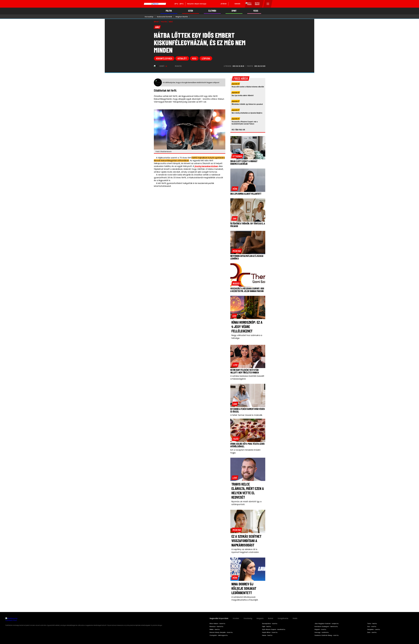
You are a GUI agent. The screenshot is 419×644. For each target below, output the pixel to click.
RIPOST (156, 22)
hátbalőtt (182, 58)
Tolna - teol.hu (372, 623)
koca (194, 58)
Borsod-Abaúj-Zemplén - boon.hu (221, 632)
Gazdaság (248, 618)
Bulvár (270, 618)
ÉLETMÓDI (212, 10)
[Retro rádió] (247, 4)
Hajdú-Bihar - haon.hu (269, 632)
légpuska (206, 58)
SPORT (234, 10)
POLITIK (169, 10)
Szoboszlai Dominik (164, 17)
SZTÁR (190, 10)
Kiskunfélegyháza (164, 58)
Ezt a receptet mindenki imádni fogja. (245, 451)
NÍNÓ (171, 22)
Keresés (237, 4)
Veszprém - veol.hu (373, 629)
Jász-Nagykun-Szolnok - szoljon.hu (327, 623)
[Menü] (268, 4)
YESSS (255, 10)
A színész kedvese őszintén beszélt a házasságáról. (247, 377)
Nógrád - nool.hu (320, 629)
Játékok (223, 4)
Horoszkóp (149, 17)
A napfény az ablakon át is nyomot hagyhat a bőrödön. (245, 551)
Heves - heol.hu (267, 635)
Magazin (260, 618)
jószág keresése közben (206, 166)
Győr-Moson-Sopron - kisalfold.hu (273, 629)
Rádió (295, 618)
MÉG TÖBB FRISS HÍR (238, 129)
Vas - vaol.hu (371, 626)
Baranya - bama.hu (216, 626)
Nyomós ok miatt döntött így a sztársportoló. (246, 503)
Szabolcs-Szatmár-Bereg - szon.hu (327, 635)
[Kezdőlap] (155, 4)
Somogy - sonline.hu (322, 632)
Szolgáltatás (283, 618)
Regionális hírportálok (219, 618)
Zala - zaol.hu (372, 632)
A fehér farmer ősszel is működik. (246, 415)
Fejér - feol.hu (266, 626)
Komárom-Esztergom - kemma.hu (326, 626)
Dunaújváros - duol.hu (269, 623)
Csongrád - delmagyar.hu (219, 635)
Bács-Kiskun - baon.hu (217, 623)
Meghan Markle (182, 17)
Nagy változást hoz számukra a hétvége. (246, 336)
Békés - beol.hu (215, 629)
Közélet (236, 618)
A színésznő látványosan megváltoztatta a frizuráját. (244, 598)
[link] (237, 156)
